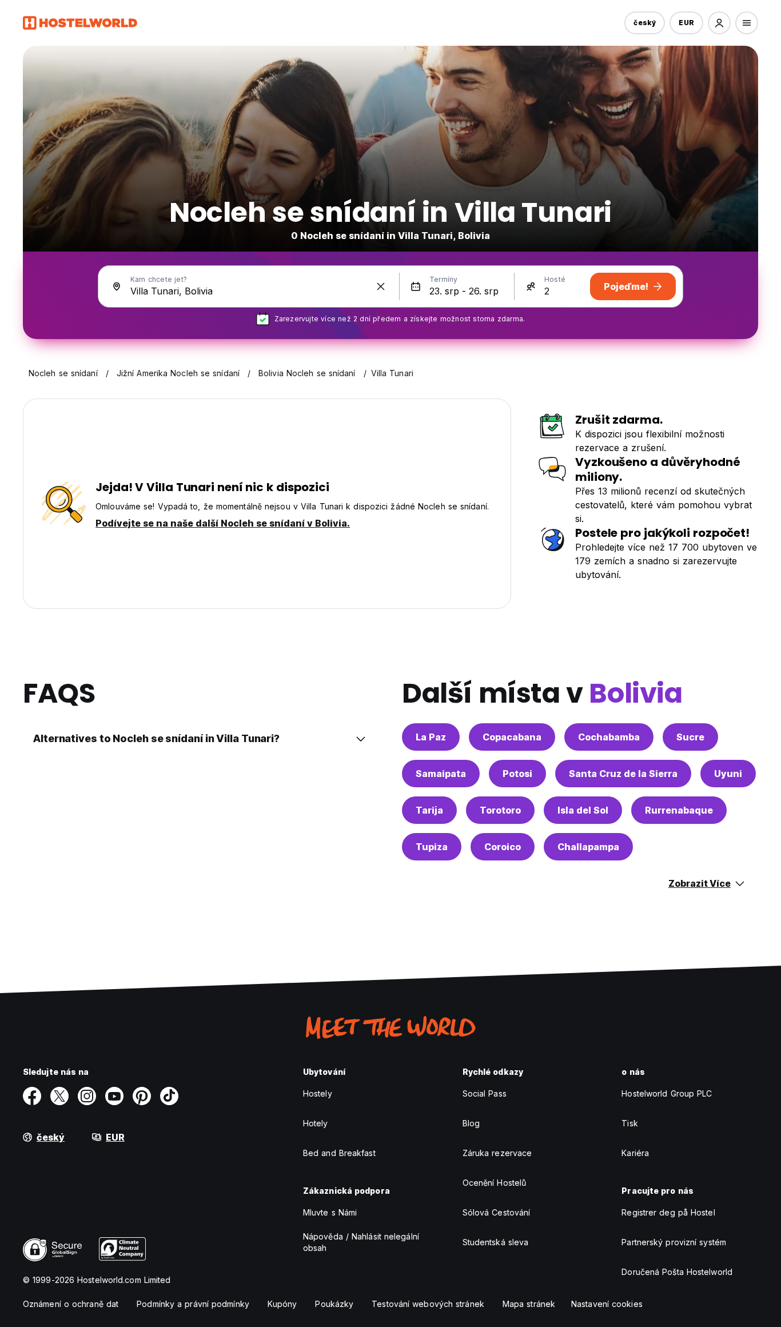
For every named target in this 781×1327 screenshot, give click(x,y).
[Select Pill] (719, 22)
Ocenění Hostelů (495, 1182)
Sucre (690, 737)
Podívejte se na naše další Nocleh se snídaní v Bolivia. (222, 523)
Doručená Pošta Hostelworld (676, 1272)
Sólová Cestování (497, 1212)
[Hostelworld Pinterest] (142, 1096)
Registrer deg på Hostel (668, 1212)
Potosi (517, 773)
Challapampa (588, 846)
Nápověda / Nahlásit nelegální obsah (361, 1242)
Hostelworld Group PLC (666, 1093)
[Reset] (381, 286)
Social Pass (485, 1093)
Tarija (429, 810)
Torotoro (500, 810)
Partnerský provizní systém (673, 1242)
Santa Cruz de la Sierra (623, 773)
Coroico (502, 846)
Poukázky (334, 1304)
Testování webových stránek (428, 1304)
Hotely (315, 1123)
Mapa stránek (529, 1304)
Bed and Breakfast (339, 1153)
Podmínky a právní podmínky (193, 1304)
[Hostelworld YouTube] (114, 1096)
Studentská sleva (496, 1242)
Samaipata (441, 773)
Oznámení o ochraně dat (70, 1304)
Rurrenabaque (679, 810)
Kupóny (282, 1304)
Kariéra (635, 1153)
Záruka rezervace (497, 1153)
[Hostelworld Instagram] (87, 1096)
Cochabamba (609, 737)
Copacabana (512, 737)
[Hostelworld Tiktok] (169, 1096)
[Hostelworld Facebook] (32, 1096)
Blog (471, 1123)
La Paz (431, 737)
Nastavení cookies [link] (607, 1304)
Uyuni (728, 773)
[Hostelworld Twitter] (59, 1096)
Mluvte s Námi (330, 1212)
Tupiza (432, 846)
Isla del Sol (582, 810)
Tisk (629, 1123)
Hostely (317, 1093)
